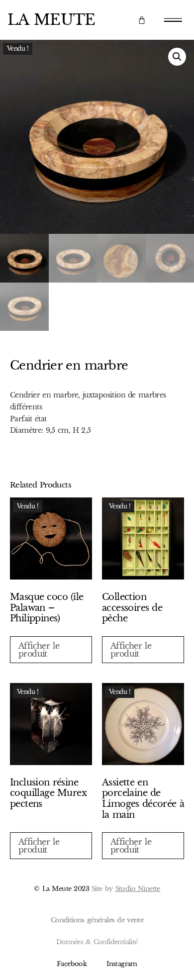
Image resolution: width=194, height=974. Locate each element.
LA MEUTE (51, 19)
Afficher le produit (38, 650)
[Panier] (141, 20)
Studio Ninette (137, 888)
